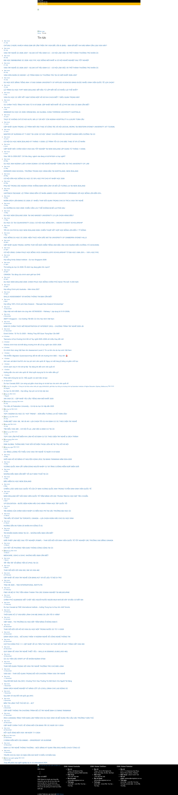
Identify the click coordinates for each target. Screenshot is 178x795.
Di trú (42, 20)
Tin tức (47, 22)
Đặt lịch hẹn (44, 26)
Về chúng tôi (44, 12)
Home (39, 33)
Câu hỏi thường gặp (50, 16)
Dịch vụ (43, 17)
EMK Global (59, 794)
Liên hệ (43, 25)
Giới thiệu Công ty (50, 13)
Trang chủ (44, 10)
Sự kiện (47, 23)
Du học (43, 18)
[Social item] (38, 28)
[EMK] (40, 9)
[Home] (41, 31)
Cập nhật (43, 21)
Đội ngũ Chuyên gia (50, 14)
